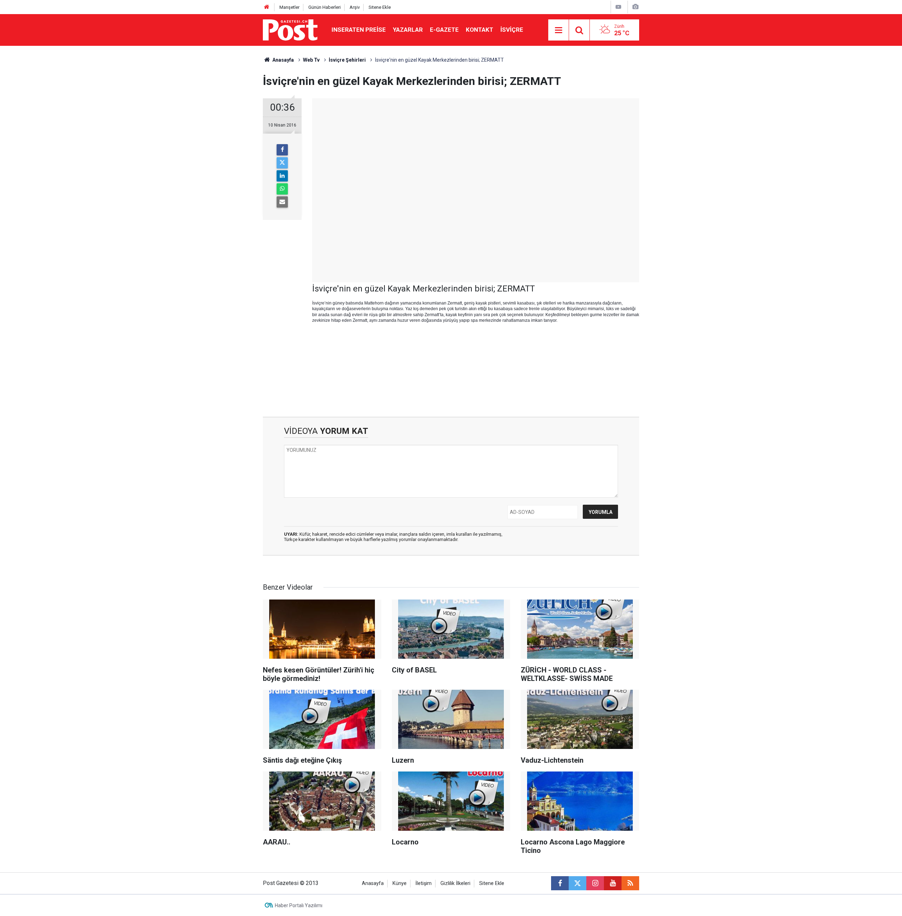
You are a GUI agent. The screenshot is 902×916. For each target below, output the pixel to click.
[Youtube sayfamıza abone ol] (613, 883)
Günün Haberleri (324, 7)
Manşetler (289, 7)
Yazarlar (408, 29)
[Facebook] (282, 149)
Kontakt (479, 29)
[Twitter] (282, 162)
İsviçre (511, 29)
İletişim (423, 883)
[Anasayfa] (267, 7)
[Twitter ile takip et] (577, 883)
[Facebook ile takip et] (560, 883)
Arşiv (355, 7)
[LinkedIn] (282, 176)
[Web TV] (618, 7)
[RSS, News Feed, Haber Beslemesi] (630, 883)
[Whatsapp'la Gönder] (282, 189)
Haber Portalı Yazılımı (298, 905)
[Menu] (558, 30)
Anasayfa (373, 883)
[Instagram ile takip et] (595, 883)
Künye (400, 883)
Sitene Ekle (380, 7)
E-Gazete (444, 29)
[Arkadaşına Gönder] (282, 202)
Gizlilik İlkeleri (455, 883)
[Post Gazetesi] (290, 29)
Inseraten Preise (359, 29)
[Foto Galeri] (635, 7)
